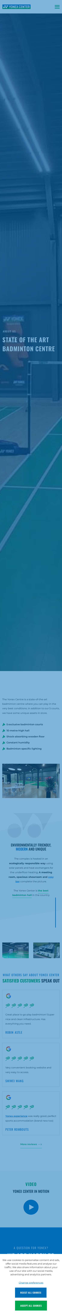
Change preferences (31, 1282)
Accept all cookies (31, 1305)
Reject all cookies (30, 1292)
